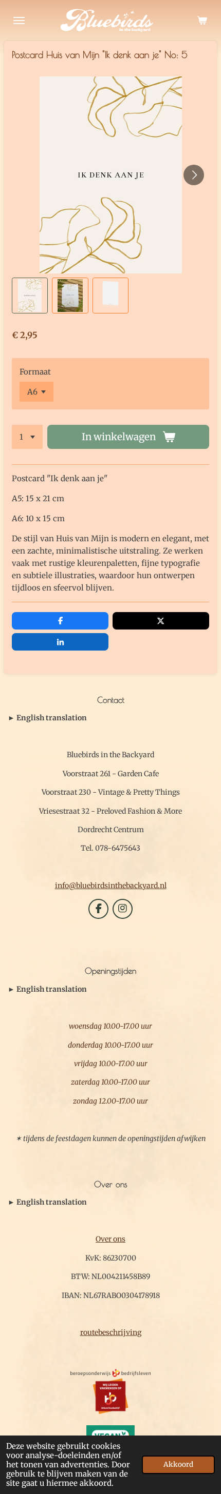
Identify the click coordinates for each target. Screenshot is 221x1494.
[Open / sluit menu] (19, 20)
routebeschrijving (110, 1332)
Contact (47, 718)
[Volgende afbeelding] (193, 175)
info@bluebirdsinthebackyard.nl (111, 885)
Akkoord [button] (178, 1464)
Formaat (35, 372)
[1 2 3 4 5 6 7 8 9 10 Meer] (27, 437)
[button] (30, 295)
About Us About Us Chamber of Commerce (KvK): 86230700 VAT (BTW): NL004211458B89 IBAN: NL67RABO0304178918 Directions (108, 1202)
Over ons (110, 1239)
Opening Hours (47, 990)
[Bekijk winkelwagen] (202, 20)
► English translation (47, 717)
